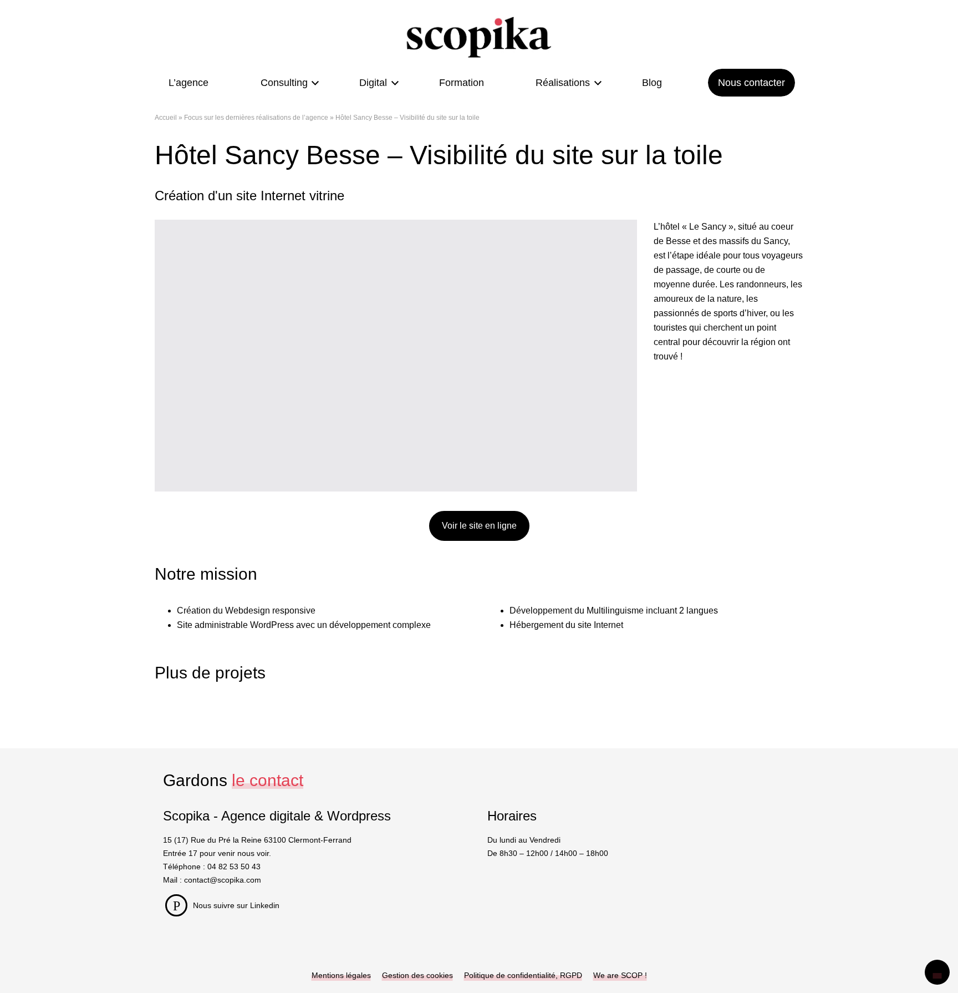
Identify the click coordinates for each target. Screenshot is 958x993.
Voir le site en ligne (479, 525)
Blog (652, 82)
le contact (267, 780)
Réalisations (563, 82)
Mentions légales (341, 975)
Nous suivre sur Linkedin (236, 905)
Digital (373, 82)
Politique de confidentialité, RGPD (523, 975)
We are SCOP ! (620, 975)
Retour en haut (937, 972)
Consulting (284, 82)
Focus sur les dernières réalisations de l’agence (256, 117)
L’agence (188, 82)
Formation (461, 82)
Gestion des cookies (417, 975)
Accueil (166, 117)
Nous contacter (751, 82)
